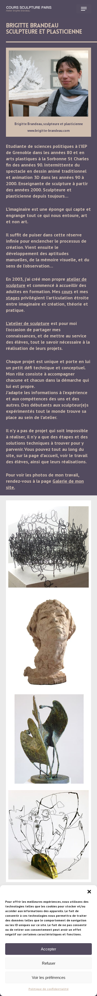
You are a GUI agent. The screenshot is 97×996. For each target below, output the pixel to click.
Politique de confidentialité (48, 989)
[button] (89, 891)
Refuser (48, 963)
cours (67, 291)
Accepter (48, 949)
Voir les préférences (48, 977)
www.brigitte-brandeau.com (48, 130)
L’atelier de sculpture (27, 323)
